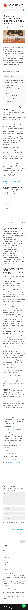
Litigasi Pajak (6, 560)
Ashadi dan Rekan (16, 431)
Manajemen (6, 562)
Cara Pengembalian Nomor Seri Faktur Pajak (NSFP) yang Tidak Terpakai (13, 181)
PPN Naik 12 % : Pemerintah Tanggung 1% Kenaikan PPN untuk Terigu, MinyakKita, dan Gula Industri (14, 583)
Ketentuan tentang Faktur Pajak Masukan (13, 86)
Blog (19, 26)
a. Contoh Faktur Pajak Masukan (14, 96)
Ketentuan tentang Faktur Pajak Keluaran (13, 89)
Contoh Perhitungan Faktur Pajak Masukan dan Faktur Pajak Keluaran (14, 92)
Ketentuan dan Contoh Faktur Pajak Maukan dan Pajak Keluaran (14, 83)
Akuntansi (5, 548)
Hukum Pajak (6, 557)
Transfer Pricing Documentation (11, 567)
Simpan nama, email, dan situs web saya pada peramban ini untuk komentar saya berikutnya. (14, 524)
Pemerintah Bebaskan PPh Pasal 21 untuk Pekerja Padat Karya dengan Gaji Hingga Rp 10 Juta (14, 577)
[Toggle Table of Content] (22, 77)
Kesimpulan (9, 101)
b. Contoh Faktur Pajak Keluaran (14, 99)
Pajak (22, 26)
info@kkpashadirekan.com (13, 462)
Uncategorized (6, 569)
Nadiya (7, 26)
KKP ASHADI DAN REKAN (9, 429)
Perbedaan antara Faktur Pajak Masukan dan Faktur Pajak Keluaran (14, 79)
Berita (4, 553)
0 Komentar (6, 28)
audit (4, 550)
